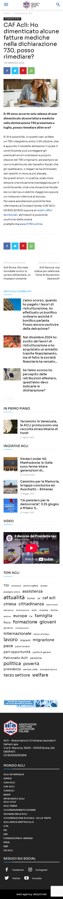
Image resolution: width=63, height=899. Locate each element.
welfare (40, 675)
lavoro (11, 640)
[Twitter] (15, 70)
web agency (24, 894)
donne (54, 610)
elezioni (7, 616)
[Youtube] (26, 878)
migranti (25, 640)
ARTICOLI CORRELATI (17, 291)
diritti (34, 610)
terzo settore (17, 675)
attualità (14, 597)
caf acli (49, 598)
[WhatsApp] (31, 70)
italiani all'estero (41, 634)
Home (7, 13)
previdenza (12, 669)
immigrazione (22, 628)
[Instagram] (30, 870)
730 (6, 585)
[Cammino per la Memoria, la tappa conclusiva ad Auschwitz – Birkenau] (11, 487)
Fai (30, 616)
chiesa (10, 604)
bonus (31, 598)
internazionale (17, 633)
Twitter (16, 878)
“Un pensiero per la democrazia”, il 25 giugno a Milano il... (39, 504)
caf (38, 598)
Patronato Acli (16, 658)
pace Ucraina (22, 646)
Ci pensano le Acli (22, 13)
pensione (36, 658)
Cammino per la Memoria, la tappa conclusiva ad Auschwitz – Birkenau (39, 485)
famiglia (43, 616)
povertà (31, 664)
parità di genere (42, 652)
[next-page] (11, 399)
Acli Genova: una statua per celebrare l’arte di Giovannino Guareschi (46, 273)
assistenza (32, 591)
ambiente (16, 586)
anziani (43, 586)
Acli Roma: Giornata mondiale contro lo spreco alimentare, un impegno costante (17, 273)
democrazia (52, 605)
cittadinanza (31, 604)
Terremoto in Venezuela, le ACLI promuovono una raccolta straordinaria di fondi (39, 427)
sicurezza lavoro (48, 669)
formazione (25, 622)
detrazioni (9, 610)
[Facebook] (7, 70)
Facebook (18, 869)
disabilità (43, 610)
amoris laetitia (30, 586)
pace (8, 646)
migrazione (43, 640)
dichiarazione (22, 610)
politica (12, 663)
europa (20, 616)
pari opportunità (17, 652)
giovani (48, 622)
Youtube (37, 878)
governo (8, 628)
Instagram (41, 869)
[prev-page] (6, 399)
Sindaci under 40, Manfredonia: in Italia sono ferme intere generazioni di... (36, 464)
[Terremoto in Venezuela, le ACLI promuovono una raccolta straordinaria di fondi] (11, 427)
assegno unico (12, 592)
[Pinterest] (23, 70)
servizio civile (30, 669)
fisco (7, 622)
